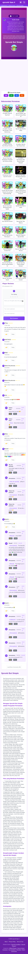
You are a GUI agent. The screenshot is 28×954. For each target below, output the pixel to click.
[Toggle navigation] (24, 2)
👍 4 (10, 427)
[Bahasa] (20, 2)
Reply (13, 334)
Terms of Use (20, 941)
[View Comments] (6, 95)
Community (14, 951)
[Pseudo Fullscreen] (16, 95)
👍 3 (10, 499)
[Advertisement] (14, 74)
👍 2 (10, 413)
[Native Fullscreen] (11, 95)
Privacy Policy (12, 941)
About (6, 941)
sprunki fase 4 (8, 2)
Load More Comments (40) (14, 667)
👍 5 (10, 472)
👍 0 (10, 581)
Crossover (5, 949)
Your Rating (14, 294)
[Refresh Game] (22, 95)
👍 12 (10, 538)
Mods (23, 949)
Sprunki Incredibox (15, 944)
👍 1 (10, 554)
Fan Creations (12, 949)
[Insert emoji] (22, 301)
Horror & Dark (20, 948)
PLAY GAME (15, 16)
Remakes (18, 949)
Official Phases (12, 948)
